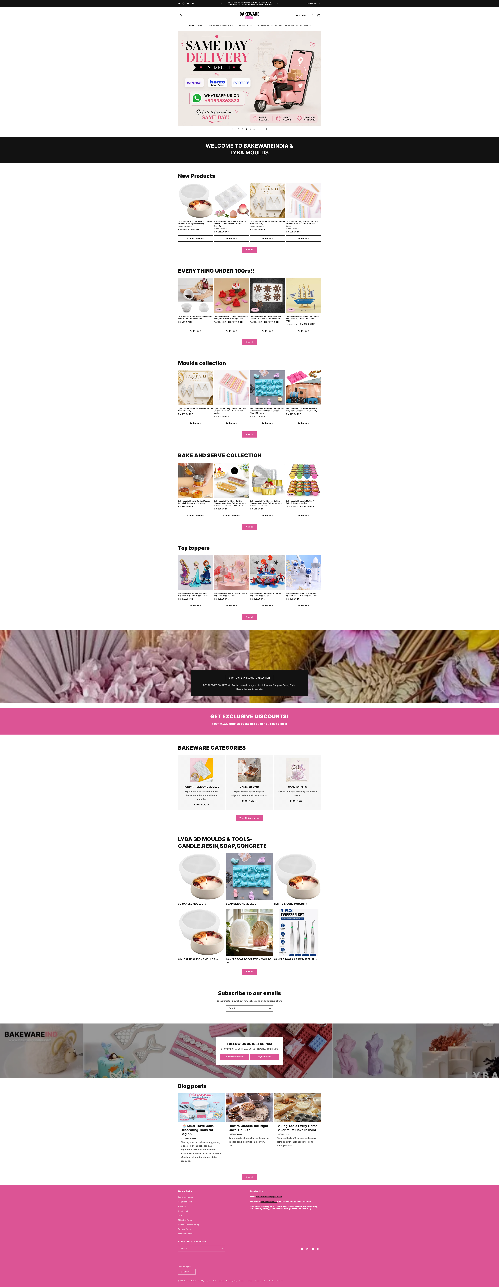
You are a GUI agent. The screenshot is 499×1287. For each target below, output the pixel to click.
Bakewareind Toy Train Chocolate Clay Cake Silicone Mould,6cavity (301, 410)
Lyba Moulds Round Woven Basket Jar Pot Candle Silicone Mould (195, 317)
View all (249, 250)
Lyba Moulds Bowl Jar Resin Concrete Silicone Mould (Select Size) (195, 222)
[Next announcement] (277, 3)
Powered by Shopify (203, 1281)
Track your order (185, 1197)
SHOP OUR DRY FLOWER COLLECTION (249, 678)
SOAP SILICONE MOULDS (241, 903)
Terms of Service (186, 1234)
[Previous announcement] (222, 3)
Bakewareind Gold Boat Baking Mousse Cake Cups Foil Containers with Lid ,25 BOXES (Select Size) (229, 503)
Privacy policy (231, 1281)
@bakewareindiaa (234, 1056)
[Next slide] (260, 129)
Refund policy (218, 1281)
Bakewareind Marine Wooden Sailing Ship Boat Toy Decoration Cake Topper (302, 318)
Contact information (277, 1281)
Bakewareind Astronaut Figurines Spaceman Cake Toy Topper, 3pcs (301, 594)
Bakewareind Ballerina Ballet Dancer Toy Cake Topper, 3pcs (230, 594)
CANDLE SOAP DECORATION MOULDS (248, 959)
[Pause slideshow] (267, 129)
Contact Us (183, 1211)
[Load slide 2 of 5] (242, 129)
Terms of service (245, 1281)
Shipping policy (261, 1281)
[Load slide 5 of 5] (254, 129)
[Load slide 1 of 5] (238, 129)
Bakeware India (189, 1281)
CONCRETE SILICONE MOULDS (196, 959)
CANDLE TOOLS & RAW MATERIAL (294, 959)
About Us (182, 1206)
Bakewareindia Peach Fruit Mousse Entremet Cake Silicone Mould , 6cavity (230, 223)
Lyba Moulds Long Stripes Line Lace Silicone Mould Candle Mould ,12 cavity (302, 223)
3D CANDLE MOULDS (190, 903)
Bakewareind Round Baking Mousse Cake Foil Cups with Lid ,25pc (194, 502)
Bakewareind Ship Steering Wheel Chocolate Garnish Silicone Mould (265, 317)
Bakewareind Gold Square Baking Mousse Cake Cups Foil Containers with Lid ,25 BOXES (265, 503)
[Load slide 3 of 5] (246, 129)
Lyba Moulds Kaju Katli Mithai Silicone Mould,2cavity (267, 222)
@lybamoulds (264, 1056)
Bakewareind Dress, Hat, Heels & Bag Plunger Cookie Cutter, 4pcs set (231, 317)
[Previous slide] (232, 129)
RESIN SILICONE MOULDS (289, 903)
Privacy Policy (184, 1229)
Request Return (185, 1202)
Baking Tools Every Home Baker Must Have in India (297, 1128)
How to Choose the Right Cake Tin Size (248, 1128)
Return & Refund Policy (188, 1224)
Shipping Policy (185, 1220)
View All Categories (249, 818)
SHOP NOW (200, 805)
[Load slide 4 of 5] (250, 129)
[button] (181, 15)
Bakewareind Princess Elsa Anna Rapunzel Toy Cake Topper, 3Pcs (193, 594)
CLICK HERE (249, 78)
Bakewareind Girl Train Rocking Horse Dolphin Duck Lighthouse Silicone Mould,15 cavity (267, 411)
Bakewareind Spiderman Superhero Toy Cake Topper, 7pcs (266, 594)
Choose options (195, 238)
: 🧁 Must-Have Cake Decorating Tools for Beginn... (197, 1130)
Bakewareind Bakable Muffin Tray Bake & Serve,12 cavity (301, 502)
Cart (180, 1215)
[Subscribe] (270, 1008)
